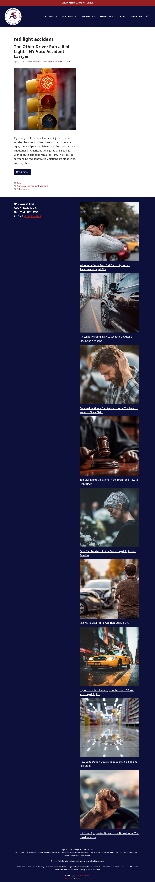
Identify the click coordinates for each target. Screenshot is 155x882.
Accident (50, 16)
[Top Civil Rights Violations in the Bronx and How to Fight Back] (109, 446)
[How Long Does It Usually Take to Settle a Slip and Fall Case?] (109, 728)
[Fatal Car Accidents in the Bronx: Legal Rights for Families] (109, 518)
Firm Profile (106, 16)
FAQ (19, 182)
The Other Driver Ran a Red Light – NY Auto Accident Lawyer (41, 51)
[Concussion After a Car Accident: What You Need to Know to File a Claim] (109, 375)
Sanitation (67, 16)
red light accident (39, 185)
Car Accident (23, 185)
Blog (122, 16)
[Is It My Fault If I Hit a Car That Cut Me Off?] (109, 589)
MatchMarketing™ (83, 875)
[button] (147, 16)
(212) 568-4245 (32, 216)
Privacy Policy (68, 878)
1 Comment (23, 188)
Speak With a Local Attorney (77, 3)
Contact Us (136, 16)
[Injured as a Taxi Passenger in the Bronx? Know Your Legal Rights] (109, 657)
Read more (22, 172)
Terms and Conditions (83, 878)
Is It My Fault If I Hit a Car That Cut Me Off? (104, 622)
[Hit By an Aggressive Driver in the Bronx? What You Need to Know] (109, 800)
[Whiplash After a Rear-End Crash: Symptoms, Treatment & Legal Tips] (109, 232)
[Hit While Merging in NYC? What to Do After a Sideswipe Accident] (109, 303)
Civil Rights (87, 16)
